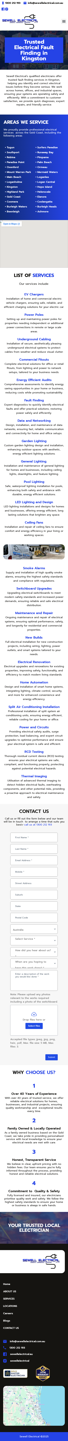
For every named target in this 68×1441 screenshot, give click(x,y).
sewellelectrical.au (21, 1354)
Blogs (6, 1321)
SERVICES (9, 1299)
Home (6, 1284)
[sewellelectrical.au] (5, 1354)
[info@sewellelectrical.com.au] (25, 3)
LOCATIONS (10, 1306)
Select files (34, 1026)
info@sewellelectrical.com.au (45, 3)
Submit (51, 1057)
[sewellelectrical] (5, 1361)
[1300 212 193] (3, 3)
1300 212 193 (12, 3)
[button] (63, 21)
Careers (8, 1313)
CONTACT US (11, 1328)
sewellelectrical (19, 1361)
